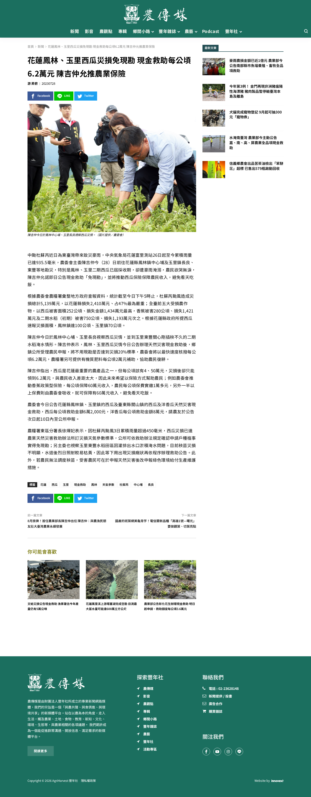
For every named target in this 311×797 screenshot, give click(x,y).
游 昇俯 (33, 83)
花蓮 (43, 484)
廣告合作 (215, 704)
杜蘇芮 (124, 484)
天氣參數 (108, 484)
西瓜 (55, 484)
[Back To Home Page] (68, 682)
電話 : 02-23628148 (224, 689)
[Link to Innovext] (277, 781)
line (67, 96)
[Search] (306, 31)
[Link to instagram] (228, 751)
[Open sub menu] (152, 31)
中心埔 (138, 484)
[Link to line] (239, 751)
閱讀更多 (40, 751)
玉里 (66, 484)
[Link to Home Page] (155, 12)
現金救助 (80, 484)
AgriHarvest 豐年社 (65, 781)
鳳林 (94, 484)
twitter (89, 96)
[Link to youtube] (217, 751)
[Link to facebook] (206, 751)
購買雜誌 (215, 712)
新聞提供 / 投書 (220, 696)
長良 (151, 484)
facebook (43, 96)
